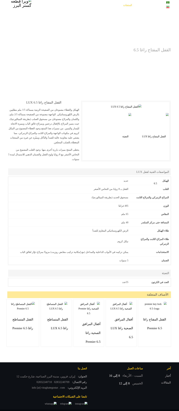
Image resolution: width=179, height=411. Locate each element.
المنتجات (127, 5)
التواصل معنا (136, 15)
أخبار (168, 375)
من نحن (51, 5)
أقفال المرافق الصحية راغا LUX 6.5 (122, 328)
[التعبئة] (127, 136)
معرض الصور (108, 5)
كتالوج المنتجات (88, 5)
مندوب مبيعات (68, 5)
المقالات (166, 382)
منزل (139, 5)
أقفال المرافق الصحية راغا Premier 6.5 (91, 332)
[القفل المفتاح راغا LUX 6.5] (126, 107)
